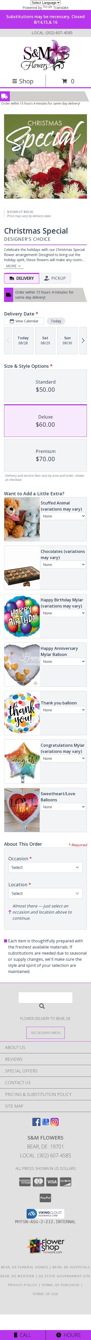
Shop (26, 81)
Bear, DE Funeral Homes (25, 1267)
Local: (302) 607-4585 (45, 1155)
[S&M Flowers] (45, 55)
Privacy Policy (22, 1285)
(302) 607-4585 (59, 32)
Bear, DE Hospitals (71, 1267)
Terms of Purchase (60, 1285)
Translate (61, 7)
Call (24, 1335)
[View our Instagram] (55, 1124)
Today (56, 321)
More (11, 265)
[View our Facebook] (36, 1124)
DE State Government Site (64, 1276)
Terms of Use (45, 1294)
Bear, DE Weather (18, 1276)
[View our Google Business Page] (45, 1124)
